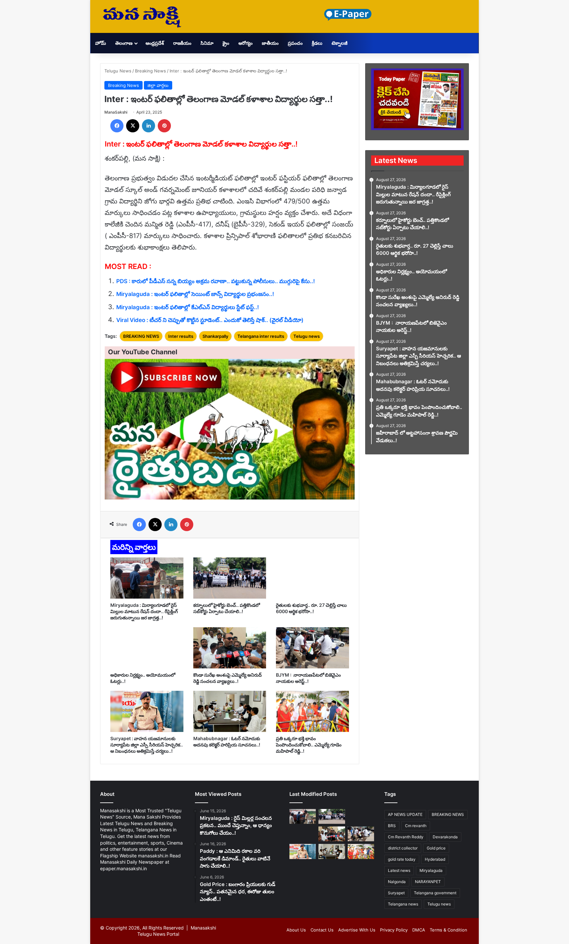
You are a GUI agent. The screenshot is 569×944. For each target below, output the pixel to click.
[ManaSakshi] (142, 16)
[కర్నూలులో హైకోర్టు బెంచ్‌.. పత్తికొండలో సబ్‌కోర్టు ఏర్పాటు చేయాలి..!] (229, 578)
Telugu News (117, 70)
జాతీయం (270, 43)
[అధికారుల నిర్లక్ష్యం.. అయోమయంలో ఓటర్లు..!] (146, 647)
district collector (403, 848)
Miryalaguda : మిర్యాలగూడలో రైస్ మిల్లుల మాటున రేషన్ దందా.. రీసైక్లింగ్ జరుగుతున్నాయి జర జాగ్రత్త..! (144, 611)
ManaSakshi (115, 112)
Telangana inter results (260, 336)
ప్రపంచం (295, 43)
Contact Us (322, 929)
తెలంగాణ (124, 43)
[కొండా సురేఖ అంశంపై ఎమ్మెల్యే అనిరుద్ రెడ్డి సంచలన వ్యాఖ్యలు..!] (229, 647)
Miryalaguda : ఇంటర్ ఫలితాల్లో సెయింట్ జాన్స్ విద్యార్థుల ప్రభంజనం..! (195, 294)
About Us (296, 929)
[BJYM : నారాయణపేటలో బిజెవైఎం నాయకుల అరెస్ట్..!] (312, 647)
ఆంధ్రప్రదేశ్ (155, 43)
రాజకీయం (182, 43)
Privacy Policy (394, 929)
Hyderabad (435, 859)
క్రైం (226, 43)
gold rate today (402, 859)
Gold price (436, 848)
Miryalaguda (431, 870)
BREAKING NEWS (141, 336)
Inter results (180, 336)
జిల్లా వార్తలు (158, 85)
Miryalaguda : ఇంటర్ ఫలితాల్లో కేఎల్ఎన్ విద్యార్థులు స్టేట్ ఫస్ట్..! (187, 307)
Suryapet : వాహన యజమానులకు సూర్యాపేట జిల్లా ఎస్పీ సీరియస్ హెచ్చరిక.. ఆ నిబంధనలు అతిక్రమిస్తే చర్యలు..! (146, 745)
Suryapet (396, 892)
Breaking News (150, 70)
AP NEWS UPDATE (405, 814)
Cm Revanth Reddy (405, 836)
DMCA (418, 929)
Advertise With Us (356, 929)
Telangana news (403, 904)
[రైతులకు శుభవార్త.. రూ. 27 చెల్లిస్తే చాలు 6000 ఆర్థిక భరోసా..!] (312, 578)
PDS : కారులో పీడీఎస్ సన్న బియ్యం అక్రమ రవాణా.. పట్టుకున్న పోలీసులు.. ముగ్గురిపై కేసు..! (215, 281)
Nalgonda (397, 881)
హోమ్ (100, 43)
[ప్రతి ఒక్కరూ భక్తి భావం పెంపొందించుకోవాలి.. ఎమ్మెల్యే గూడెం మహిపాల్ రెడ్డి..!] (312, 711)
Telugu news (306, 336)
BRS (392, 825)
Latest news (399, 870)
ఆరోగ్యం (245, 43)
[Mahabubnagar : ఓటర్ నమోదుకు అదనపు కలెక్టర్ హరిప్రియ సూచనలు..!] (229, 711)
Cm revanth (415, 825)
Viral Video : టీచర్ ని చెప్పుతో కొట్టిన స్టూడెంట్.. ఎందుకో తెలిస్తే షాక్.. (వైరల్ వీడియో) (210, 320)
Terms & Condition (448, 929)
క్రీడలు (317, 43)
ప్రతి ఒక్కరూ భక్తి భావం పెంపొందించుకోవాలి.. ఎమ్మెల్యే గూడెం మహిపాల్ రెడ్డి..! (308, 745)
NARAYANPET (428, 881)
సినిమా (207, 43)
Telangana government (435, 892)
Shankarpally (215, 336)
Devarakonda (445, 836)
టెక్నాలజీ (339, 43)
